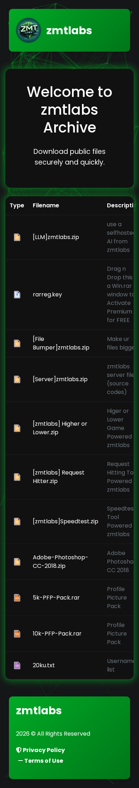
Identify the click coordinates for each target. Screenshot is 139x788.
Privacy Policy (43, 750)
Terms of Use (43, 761)
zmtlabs (39, 710)
